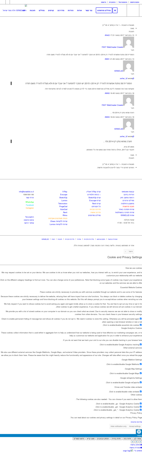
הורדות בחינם (129, 194)
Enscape (63, 194)
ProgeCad (63, 206)
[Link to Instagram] (8, 2)
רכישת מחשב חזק (127, 197)
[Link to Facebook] (4, 2)
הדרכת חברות (95, 209)
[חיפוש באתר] (122, 10)
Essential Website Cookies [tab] (131, 287)
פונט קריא (90, 439)
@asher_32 (127, 78)
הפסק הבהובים (103, 439)
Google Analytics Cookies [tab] (131, 328)
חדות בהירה (116, 439)
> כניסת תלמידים (94, 194)
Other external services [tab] (132, 347)
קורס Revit (96, 203)
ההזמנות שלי (122, 2)
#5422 (107, 35)
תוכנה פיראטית (128, 206)
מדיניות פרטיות (136, 422)
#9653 (107, 117)
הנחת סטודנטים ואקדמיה (57, 218)
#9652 (107, 93)
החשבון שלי (29, 217)
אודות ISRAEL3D (127, 215)
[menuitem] (104, 2)
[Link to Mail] (12, 2)
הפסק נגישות (135, 444)
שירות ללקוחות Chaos (58, 221)
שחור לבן (137, 439)
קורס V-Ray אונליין (94, 191)
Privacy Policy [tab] (136, 413)
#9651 (107, 59)
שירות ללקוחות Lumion (58, 224)
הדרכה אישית (96, 212)
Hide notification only (118, 426)
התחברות (112, 2)
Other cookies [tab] (136, 394)
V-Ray (64, 191)
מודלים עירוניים (128, 200)
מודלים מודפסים (94, 215)
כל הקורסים (96, 206)
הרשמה (103, 2)
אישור (131, 251)
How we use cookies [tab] (133, 268)
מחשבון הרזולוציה (127, 203)
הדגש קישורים (79, 439)
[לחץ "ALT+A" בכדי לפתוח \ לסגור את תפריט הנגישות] (139, 431)
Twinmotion (62, 203)
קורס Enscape (95, 200)
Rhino (65, 215)
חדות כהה (127, 439)
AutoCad (63, 209)
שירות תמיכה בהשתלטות (124, 212)
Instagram (30, 208)
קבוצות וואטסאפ (128, 191)
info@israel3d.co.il (26, 191)
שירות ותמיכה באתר (126, 209)
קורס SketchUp (94, 197)
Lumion (64, 200)
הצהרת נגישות (135, 447)
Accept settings (135, 426)
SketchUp (63, 197)
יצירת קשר (30, 197)
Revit (65, 212)
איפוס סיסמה (134, 2)
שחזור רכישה (29, 223)
